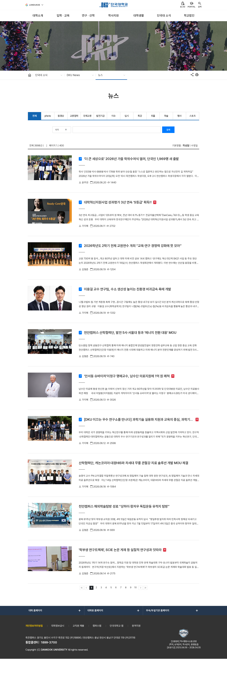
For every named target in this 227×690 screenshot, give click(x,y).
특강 (140, 115)
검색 (168, 129)
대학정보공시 (57, 625)
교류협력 (74, 115)
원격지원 (136, 625)
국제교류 (87, 115)
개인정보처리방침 (34, 625)
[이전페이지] (86, 588)
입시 (127, 115)
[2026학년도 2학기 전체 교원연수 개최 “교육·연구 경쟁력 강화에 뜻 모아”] (50, 257)
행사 (179, 115)
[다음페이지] (141, 588)
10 (135, 587)
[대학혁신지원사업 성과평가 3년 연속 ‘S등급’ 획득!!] (50, 214)
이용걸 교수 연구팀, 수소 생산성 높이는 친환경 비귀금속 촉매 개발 (127, 289)
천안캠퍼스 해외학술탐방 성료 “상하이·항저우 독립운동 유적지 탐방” (124, 506)
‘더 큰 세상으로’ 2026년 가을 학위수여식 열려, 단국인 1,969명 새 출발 (131, 159)
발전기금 (100, 115)
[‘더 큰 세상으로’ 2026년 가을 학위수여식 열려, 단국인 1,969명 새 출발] (50, 170)
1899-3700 (49, 642)
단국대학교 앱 (116, 625)
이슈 (113, 115)
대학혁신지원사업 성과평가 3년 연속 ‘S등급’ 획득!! (118, 202)
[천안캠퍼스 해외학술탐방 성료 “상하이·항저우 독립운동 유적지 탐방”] (50, 518)
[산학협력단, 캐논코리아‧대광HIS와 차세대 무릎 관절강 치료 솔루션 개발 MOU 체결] (50, 474)
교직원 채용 (78, 625)
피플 (153, 115)
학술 (166, 115)
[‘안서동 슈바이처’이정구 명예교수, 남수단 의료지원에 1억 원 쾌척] (50, 388)
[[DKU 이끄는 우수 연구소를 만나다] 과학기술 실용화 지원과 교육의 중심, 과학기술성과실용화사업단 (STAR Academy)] (50, 431)
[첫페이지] (82, 588)
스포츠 (192, 115)
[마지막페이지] (145, 588)
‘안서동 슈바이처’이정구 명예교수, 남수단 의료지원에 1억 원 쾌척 (127, 376)
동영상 (61, 115)
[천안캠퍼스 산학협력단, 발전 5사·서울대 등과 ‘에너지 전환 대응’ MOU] (50, 344)
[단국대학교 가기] (113, 4)
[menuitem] (37, 15)
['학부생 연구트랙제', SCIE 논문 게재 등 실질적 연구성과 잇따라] (50, 561)
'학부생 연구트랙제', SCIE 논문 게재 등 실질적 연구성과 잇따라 (120, 550)
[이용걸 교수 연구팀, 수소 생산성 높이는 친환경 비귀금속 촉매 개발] (50, 301)
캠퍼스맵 (97, 625)
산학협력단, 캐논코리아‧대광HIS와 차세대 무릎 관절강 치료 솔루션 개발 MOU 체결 (133, 463)
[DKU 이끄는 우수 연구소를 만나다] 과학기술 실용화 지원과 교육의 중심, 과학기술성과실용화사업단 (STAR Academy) (138, 419)
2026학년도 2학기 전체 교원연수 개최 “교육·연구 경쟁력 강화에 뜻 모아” (132, 246)
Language (34, 5)
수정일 (194, 145)
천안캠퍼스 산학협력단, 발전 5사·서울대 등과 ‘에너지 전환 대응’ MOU (130, 333)
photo (48, 115)
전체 (34, 115)
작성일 (186, 145)
